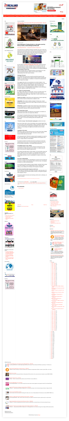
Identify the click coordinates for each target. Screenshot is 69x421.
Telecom (21, 16)
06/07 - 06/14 (54, 277)
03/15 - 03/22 (54, 317)
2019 (51, 339)
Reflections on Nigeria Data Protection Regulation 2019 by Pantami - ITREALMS (21, 396)
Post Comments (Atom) (24, 206)
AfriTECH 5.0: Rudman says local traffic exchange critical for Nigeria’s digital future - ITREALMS (23, 405)
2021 (51, 336)
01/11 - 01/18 (54, 328)
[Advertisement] (32, 196)
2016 (51, 343)
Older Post (45, 204)
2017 (51, 341)
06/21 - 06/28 (54, 274)
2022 (51, 335)
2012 (51, 348)
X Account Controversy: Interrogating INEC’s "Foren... (56, 305)
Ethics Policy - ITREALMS (52, 16)
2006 (51, 355)
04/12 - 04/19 (54, 312)
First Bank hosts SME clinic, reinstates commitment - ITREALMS (58, 249)
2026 (51, 262)
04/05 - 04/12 (54, 313)
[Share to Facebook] (35, 181)
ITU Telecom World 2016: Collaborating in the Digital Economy (9, 256)
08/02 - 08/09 (54, 267)
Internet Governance (11, 16)
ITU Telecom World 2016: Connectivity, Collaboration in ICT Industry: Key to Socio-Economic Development (10, 252)
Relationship (26, 16)
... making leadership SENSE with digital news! (33, 47)
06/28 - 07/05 (54, 273)
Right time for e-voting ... (13, 373)
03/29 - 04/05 (54, 314)
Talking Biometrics (25, 14)
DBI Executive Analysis (43, 16)
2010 (51, 350)
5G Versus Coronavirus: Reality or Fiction (9, 217)
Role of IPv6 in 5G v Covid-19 (10, 215)
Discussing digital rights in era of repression (15, 382)
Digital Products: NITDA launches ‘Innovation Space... (56, 299)
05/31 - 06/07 (54, 278)
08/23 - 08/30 (54, 263)
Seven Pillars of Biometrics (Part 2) (56, 204)
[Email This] (32, 181)
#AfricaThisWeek (37, 14)
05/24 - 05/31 (54, 279)
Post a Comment (21, 188)
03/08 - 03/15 (54, 318)
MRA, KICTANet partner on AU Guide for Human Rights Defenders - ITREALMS (59, 243)
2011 (51, 349)
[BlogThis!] (33, 181)
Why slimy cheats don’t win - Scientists (15, 377)
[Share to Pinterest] (36, 181)
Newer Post (19, 204)
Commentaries (31, 14)
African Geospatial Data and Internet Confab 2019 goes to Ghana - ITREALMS (21, 401)
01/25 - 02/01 (54, 326)
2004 (51, 358)
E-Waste (5, 16)
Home (5, 14)
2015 (51, 344)
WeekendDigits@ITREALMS (21, 47)
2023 (51, 334)
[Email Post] (31, 181)
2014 (51, 345)
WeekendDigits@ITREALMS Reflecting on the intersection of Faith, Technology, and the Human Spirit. (28, 178)
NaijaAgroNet (49, 14)
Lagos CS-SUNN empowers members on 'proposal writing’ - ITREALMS (20, 387)
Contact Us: (44, 14)
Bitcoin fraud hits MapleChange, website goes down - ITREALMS (59, 236)
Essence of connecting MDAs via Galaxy (15, 391)
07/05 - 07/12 (54, 272)
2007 (51, 354)
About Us (8, 14)
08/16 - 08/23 (54, 264)
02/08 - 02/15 (54, 323)
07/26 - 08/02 (54, 268)
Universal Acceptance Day (34, 16)
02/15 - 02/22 (54, 322)
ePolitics (13, 14)
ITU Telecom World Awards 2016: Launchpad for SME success (10, 258)
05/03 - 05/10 (54, 283)
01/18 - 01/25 (54, 327)
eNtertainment (18, 14)
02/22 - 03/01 (54, 321)
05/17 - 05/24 (54, 281)
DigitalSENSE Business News (55, 220)
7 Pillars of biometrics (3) (54, 203)
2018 (51, 340)
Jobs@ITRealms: (55, 14)
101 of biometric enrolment (55, 202)
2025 (51, 331)
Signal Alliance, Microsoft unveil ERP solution (57, 230)
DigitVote (17, 16)
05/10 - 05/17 (54, 282)
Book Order (61, 14)
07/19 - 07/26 (54, 269)
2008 (51, 353)
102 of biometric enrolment (55, 201)
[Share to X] (34, 181)
